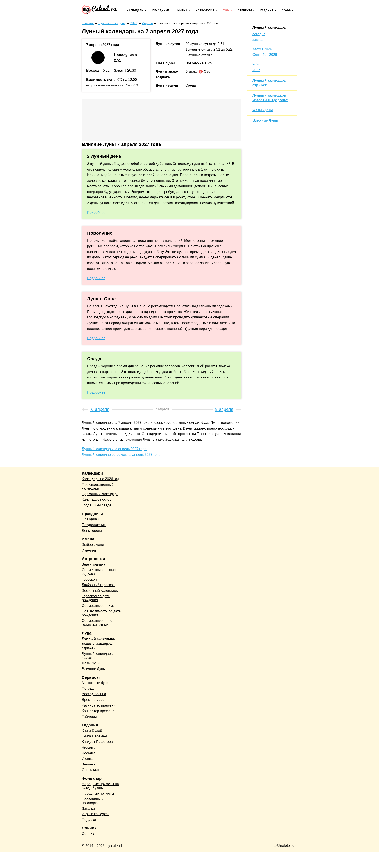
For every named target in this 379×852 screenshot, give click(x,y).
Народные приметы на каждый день (100, 786)
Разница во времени (98, 705)
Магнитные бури (95, 683)
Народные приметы (98, 793)
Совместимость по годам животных (97, 622)
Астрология (205, 10)
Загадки (88, 808)
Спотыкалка (92, 770)
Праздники (160, 10)
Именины (89, 550)
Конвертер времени (98, 711)
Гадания (267, 10)
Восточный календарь (100, 590)
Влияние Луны (265, 120)
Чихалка (88, 747)
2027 (256, 70)
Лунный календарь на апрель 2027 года (114, 449)
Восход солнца (94, 694)
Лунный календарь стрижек (97, 646)
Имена (182, 10)
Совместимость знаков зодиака (100, 572)
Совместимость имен (99, 606)
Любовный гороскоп (98, 585)
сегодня (258, 34)
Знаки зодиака (93, 564)
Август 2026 (262, 49)
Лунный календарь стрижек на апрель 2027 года (121, 454)
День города (92, 530)
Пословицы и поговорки (93, 801)
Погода (88, 688)
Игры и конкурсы (95, 814)
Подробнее (96, 212)
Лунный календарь (269, 27)
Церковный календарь (100, 494)
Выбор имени (93, 544)
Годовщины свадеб (97, 505)
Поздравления (94, 525)
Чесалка (88, 753)
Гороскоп (89, 579)
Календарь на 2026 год (100, 479)
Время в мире (93, 700)
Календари (135, 10)
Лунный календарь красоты (97, 655)
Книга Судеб (92, 730)
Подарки (89, 820)
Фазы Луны (262, 110)
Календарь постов (96, 499)
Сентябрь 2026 (264, 55)
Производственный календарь (98, 486)
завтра (257, 39)
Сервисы (245, 10)
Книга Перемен (94, 736)
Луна (226, 10)
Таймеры (89, 716)
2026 (256, 64)
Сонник (287, 10)
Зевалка (88, 764)
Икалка (87, 758)
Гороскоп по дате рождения (96, 598)
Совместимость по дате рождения (101, 613)
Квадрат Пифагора (97, 742)
